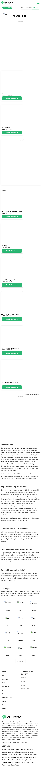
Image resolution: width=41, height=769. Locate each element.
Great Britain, (6, 757)
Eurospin (5, 679)
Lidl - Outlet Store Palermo (9, 382)
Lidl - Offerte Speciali (8, 280)
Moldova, (5, 760)
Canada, (9, 749)
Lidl (2, 93)
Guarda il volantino (12, 98)
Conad (4, 683)
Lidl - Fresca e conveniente (10, 348)
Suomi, (30, 755)
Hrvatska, (14, 757)
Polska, (19, 760)
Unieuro (4, 694)
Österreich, (19, 752)
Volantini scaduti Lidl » (32, 394)
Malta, (10, 760)
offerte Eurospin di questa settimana (13, 478)
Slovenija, (18, 762)
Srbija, (35, 760)
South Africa (15, 765)
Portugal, (24, 760)
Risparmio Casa (7, 697)
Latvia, (35, 757)
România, (30, 760)
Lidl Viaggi (4, 246)
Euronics (5, 705)
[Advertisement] (20, 43)
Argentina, (12, 752)
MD (3, 690)
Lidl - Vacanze (5, 127)
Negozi (22, 681)
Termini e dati (24, 689)
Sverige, (5, 762)
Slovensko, (11, 762)
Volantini (23, 678)
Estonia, (20, 755)
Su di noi (23, 685)
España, (25, 755)
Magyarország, (21, 757)
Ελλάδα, (30, 749)
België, (4, 749)
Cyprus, (10, 755)
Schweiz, (5, 755)
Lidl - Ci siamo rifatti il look (9, 314)
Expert (4, 708)
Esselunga (5, 686)
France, (35, 755)
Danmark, (24, 749)
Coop (4, 701)
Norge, (14, 760)
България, (26, 752)
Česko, (15, 755)
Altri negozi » (20, 661)
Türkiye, (23, 762)
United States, (30, 762)
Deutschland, (16, 749)
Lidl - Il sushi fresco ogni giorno (11, 212)
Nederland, (5, 752)
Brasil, (32, 752)
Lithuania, (29, 757)
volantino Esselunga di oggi (18, 520)
